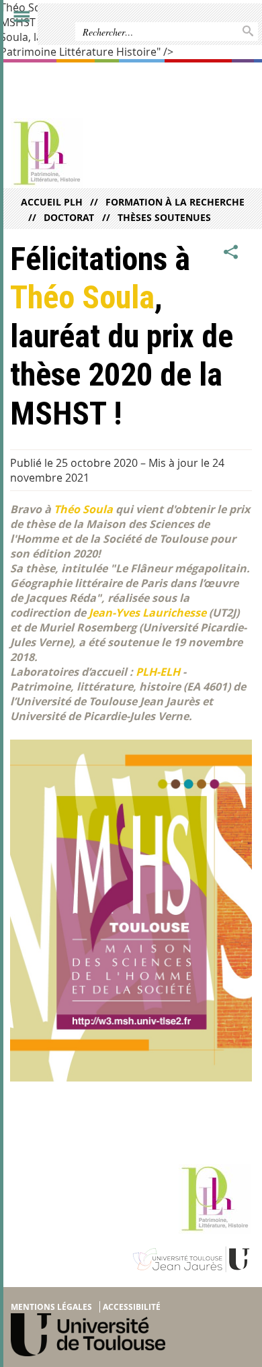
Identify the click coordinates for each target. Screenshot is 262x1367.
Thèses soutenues (164, 217)
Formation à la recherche (175, 201)
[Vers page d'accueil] (105, 153)
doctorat (69, 217)
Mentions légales (51, 1307)
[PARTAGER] (231, 252)
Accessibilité (132, 1307)
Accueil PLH (52, 201)
